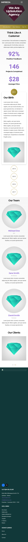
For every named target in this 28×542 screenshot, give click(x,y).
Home (3, 531)
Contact (4, 537)
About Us (4, 534)
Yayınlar (4, 518)
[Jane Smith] (14, 258)
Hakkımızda (4, 512)
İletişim (3, 523)
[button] (25, 2)
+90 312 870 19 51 (6, 497)
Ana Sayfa (4, 510)
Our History (16, 27)
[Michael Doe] (14, 216)
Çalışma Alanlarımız (6, 514)
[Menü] (22, 2)
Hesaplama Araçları (6, 516)
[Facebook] (3, 485)
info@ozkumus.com (6, 500)
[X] (6, 485)
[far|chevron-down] (14, 19)
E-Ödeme (4, 520)
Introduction (6, 27)
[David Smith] (14, 301)
